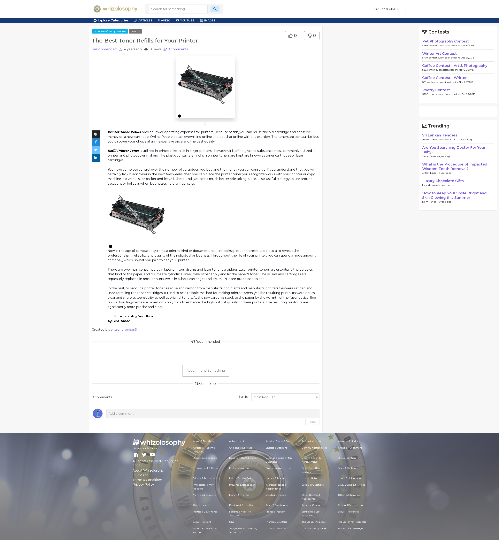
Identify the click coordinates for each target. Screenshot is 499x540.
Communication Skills (314, 447)
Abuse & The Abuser (204, 441)
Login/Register (386, 9)
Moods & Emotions (275, 494)
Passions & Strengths (241, 505)
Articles (145, 20)
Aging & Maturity (311, 441)
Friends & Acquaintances (206, 478)
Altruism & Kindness (349, 441)
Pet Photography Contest (445, 41)
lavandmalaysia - (432, 185)
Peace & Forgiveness (276, 505)
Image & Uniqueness (349, 478)
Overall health (201, 505)
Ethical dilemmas (239, 468)
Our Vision (141, 475)
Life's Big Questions (313, 484)
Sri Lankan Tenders (439, 135)
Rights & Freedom (275, 511)
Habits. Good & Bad (240, 478)
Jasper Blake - (430, 156)
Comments (178, 49)
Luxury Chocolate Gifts (443, 181)
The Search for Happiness (352, 521)
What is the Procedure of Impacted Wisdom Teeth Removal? (454, 166)
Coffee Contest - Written (445, 78)
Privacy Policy (143, 484)
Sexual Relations (202, 521)
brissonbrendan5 (105, 49)
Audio (165, 20)
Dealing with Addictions (242, 457)
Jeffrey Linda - (430, 172)
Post (312, 422)
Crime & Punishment (350, 447)
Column (135, 31)
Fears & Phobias (347, 468)
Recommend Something (205, 370)
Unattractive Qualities (314, 528)
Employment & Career (205, 468)
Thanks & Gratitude (276, 521)
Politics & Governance (205, 511)
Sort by (244, 396)
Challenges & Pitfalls (240, 447)
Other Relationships (349, 494)
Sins (231, 521)
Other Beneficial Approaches (110, 31)
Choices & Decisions (276, 447)
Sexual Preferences (348, 511)
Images (209, 20)
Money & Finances (239, 494)
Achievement (236, 441)
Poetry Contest (436, 90)
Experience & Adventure (278, 468)
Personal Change (311, 505)
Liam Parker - (430, 201)
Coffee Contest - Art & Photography (454, 66)
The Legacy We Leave (314, 521)
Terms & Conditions (147, 480)
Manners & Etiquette (204, 494)
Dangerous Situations (205, 457)
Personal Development (351, 505)
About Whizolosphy (148, 470)
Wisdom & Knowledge (350, 528)
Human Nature (310, 478)
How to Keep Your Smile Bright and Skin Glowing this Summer (454, 195)
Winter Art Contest (439, 53)
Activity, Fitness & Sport (278, 441)
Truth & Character (275, 528)
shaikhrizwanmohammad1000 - (441, 139)
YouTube (187, 20)
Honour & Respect (275, 478)
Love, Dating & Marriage (351, 484)
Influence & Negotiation (242, 484)
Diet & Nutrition (347, 457)
